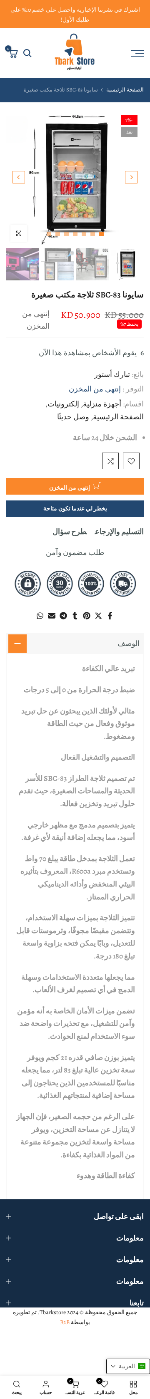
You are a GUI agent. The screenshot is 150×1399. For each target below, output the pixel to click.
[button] (128, 1366)
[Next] (18, 177)
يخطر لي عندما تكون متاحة (75, 509)
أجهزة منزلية (102, 404)
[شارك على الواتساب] (40, 616)
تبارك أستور (112, 375)
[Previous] (131, 177)
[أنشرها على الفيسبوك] (110, 616)
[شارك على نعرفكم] (75, 616)
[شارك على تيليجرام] (63, 616)
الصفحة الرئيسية (125, 89)
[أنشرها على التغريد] (98, 616)
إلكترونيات (63, 404)
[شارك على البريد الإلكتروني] (51, 616)
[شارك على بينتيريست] (86, 616)
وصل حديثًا (73, 417)
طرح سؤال (69, 532)
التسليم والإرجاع (119, 532)
